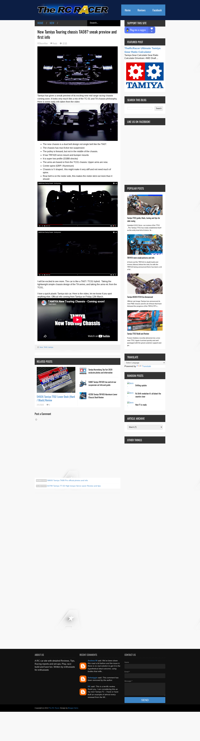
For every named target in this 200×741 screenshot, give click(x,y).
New (52, 23)
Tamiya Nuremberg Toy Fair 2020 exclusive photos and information (100, 371)
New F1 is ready (141, 404)
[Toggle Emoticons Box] (36, 419)
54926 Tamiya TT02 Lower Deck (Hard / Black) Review (56, 398)
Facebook (157, 10)
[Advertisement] (144, 544)
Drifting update (141, 385)
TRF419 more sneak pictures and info (140, 257)
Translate (146, 366)
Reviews (141, 10)
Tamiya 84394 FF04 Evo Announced (140, 296)
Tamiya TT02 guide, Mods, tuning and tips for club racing (143, 219)
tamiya (50, 347)
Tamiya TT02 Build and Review (138, 333)
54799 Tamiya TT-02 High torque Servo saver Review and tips (74, 486)
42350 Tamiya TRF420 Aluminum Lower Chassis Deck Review (102, 396)
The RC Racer (54, 708)
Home (127, 10)
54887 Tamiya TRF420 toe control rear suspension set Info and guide (102, 383)
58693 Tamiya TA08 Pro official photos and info (67, 480)
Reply (55, 43)
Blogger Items (73, 708)
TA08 (45, 347)
